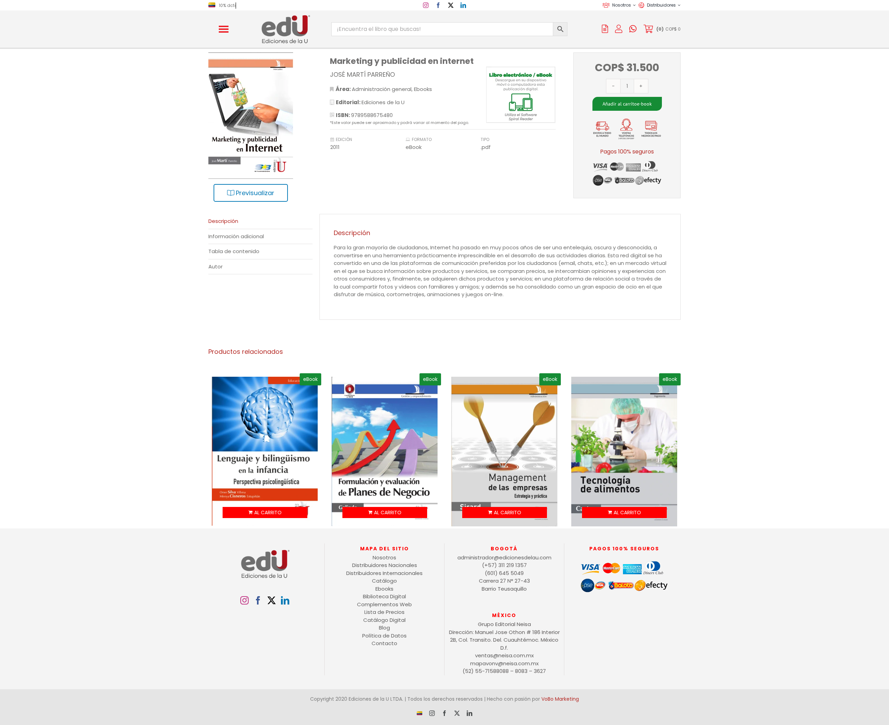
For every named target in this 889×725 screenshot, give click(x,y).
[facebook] (438, 5)
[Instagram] (244, 600)
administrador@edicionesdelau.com (504, 557)
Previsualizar (254, 193)
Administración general (382, 89)
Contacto (384, 643)
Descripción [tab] (223, 221)
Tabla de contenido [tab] (233, 251)
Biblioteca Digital (384, 596)
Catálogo (384, 580)
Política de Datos (384, 635)
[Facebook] (258, 600)
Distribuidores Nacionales (384, 565)
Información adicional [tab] (236, 236)
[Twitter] (271, 600)
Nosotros (384, 557)
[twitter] (451, 5)
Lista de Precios (384, 612)
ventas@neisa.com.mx (504, 655)
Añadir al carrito (620, 104)
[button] (224, 29)
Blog (384, 627)
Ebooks (423, 89)
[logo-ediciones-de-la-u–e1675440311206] (285, 16)
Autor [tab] (215, 266)
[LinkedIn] (285, 600)
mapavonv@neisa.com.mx (504, 663)
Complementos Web (384, 604)
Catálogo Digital (384, 620)
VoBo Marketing (560, 698)
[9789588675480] (260, 129)
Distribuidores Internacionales (384, 573)
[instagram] (426, 5)
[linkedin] (463, 5)
